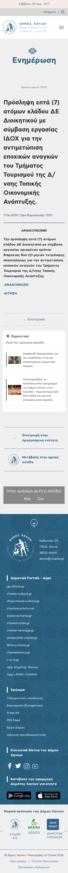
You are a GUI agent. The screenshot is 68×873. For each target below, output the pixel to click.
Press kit (13, 712)
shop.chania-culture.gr (23, 601)
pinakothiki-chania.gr (22, 637)
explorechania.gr (19, 615)
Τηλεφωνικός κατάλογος (25, 698)
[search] (63, 12)
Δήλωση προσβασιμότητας (26, 734)
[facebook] (9, 767)
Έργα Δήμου (16, 727)
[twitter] (18, 767)
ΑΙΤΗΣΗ (10, 293)
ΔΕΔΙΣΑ (34, 832)
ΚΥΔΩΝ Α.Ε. (15, 836)
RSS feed (13, 720)
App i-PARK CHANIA (22, 674)
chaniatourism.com (20, 608)
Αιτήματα (49, 12)
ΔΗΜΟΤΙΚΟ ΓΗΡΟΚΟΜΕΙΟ (54, 835)
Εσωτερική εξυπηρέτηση (24, 705)
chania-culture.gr (19, 593)
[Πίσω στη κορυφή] (34, 523)
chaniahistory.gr (18, 652)
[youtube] (35, 767)
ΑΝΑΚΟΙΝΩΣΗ (16, 285)
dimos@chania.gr (51, 558)
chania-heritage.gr (20, 630)
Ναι (27, 499)
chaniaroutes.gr (18, 623)
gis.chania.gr (16, 586)
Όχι (41, 499)
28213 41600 (48, 552)
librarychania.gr (18, 645)
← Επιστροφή (34, 319)
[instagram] (26, 767)
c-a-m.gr (13, 659)
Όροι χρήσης (18, 861)
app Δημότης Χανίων (22, 667)
